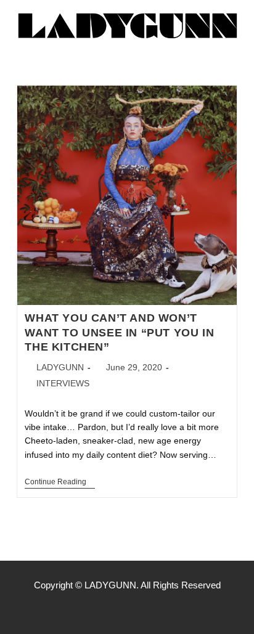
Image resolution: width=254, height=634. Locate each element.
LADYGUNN (60, 367)
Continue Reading (60, 482)
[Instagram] (127, 609)
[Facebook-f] (101, 609)
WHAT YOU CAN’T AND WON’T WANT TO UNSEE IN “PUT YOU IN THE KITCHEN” (119, 332)
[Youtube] (153, 609)
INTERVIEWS (62, 383)
